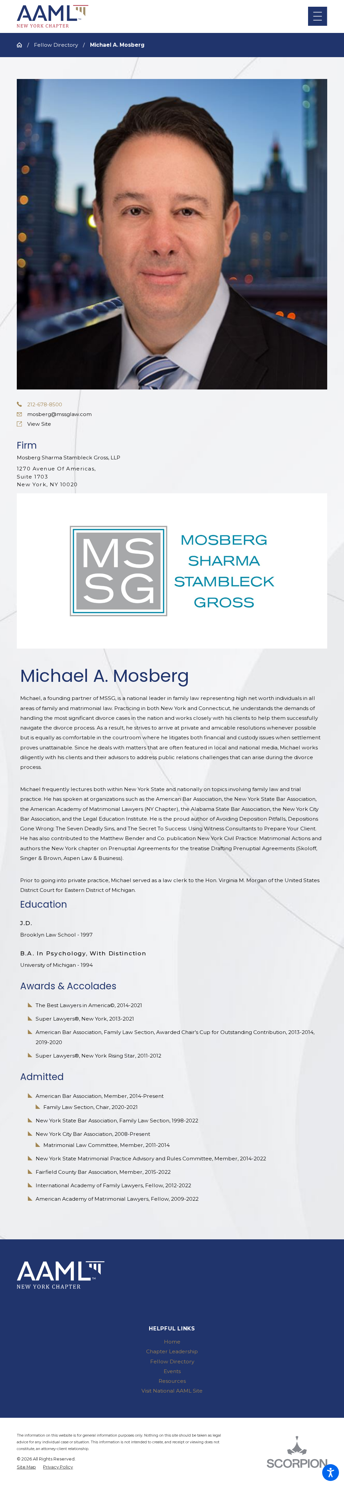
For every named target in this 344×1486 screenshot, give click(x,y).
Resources (172, 1381)
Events (172, 1371)
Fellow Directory (56, 45)
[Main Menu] (317, 16)
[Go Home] (22, 44)
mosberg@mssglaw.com (59, 414)
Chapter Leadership (172, 1351)
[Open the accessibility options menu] (330, 1472)
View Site (39, 424)
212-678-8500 (44, 404)
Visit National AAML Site (172, 1391)
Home (172, 1341)
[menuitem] (172, 1342)
